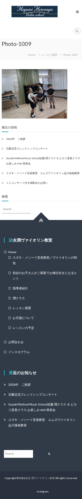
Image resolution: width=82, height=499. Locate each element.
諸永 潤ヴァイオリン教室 (40, 478)
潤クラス (19, 298)
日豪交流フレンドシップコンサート (27, 148)
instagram (43, 491)
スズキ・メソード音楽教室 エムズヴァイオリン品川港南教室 (43, 173)
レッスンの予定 (23, 328)
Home (12, 252)
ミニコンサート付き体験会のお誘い (27, 182)
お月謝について (23, 318)
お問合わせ (16, 342)
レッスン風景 (22, 308)
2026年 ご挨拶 (15, 139)
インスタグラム (19, 352)
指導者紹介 (20, 288)
